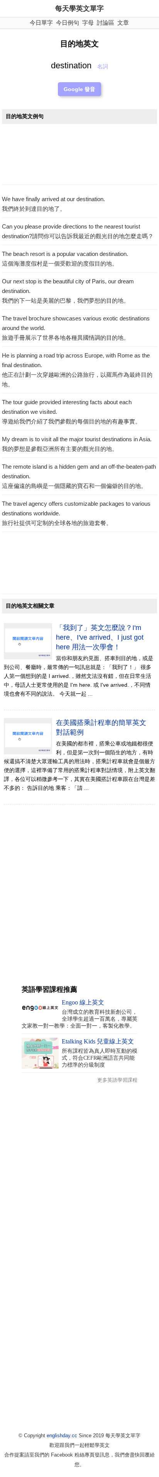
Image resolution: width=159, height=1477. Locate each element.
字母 (88, 22)
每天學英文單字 (79, 8)
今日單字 (41, 22)
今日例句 (67, 22)
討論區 (105, 22)
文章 (123, 22)
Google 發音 (79, 89)
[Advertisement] (79, 156)
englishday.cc (62, 1435)
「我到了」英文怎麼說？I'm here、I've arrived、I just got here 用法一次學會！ (100, 637)
